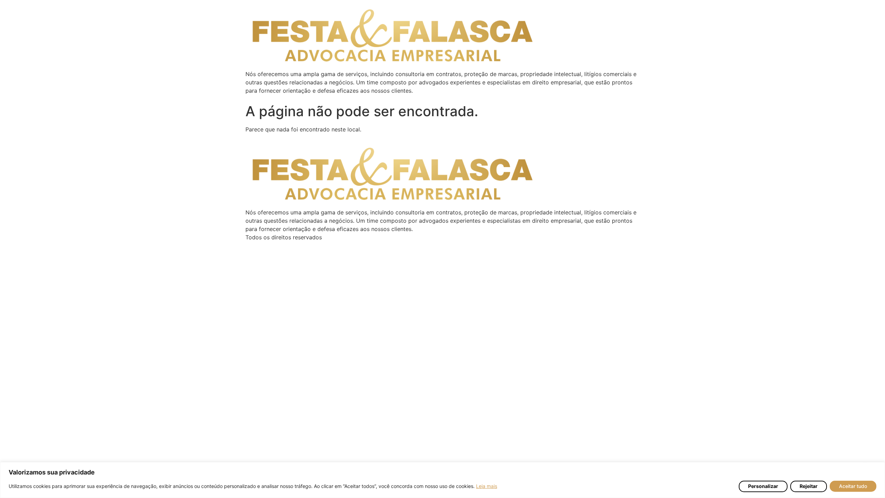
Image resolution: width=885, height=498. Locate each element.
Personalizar (763, 486)
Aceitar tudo (853, 486)
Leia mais (486, 486)
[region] (442, 480)
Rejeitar (809, 486)
